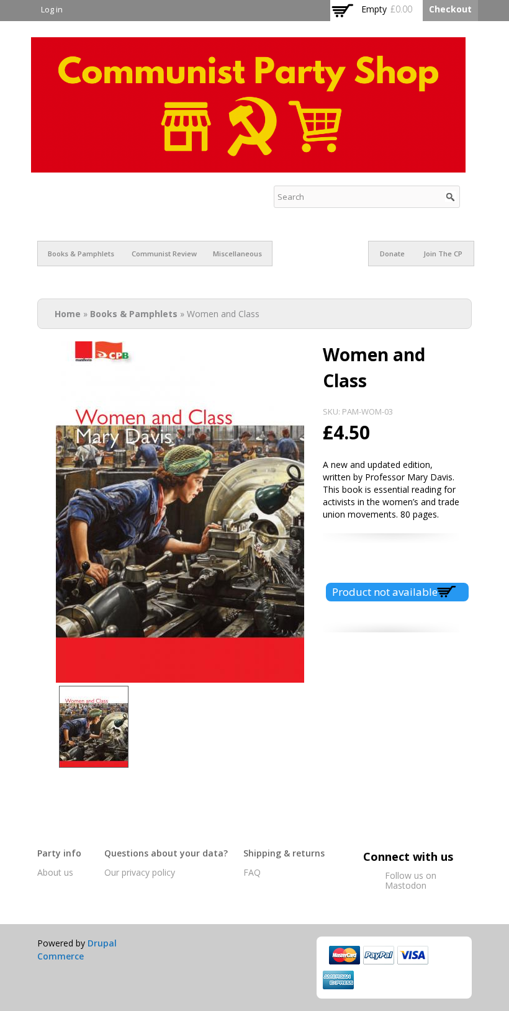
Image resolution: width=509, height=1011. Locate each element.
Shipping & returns (284, 853)
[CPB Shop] (248, 166)
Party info (59, 853)
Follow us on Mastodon (410, 880)
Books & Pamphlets (81, 253)
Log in (52, 9)
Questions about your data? (166, 853)
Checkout (450, 9)
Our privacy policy (139, 872)
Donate (392, 253)
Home (68, 314)
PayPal (378, 955)
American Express (338, 980)
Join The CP (442, 253)
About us (55, 872)
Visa (412, 955)
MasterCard (344, 955)
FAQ (252, 872)
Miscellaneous (237, 253)
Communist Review (164, 253)
